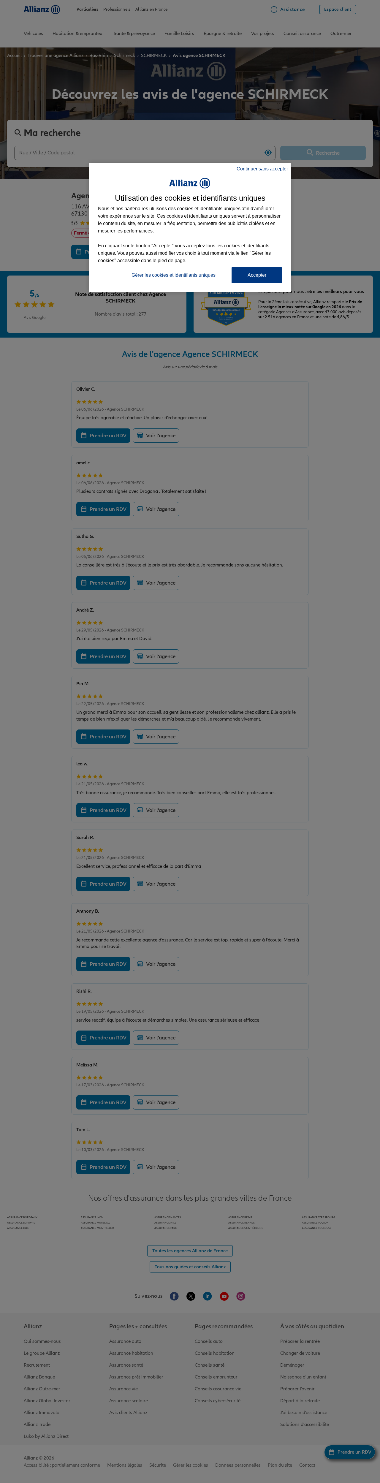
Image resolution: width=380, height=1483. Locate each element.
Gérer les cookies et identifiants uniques (174, 275)
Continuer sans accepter (262, 168)
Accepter (257, 275)
